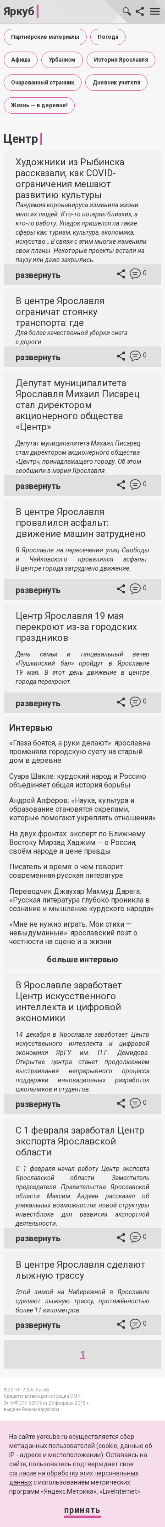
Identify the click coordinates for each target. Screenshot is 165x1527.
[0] (135, 275)
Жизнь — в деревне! (39, 105)
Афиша (20, 60)
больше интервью (82, 959)
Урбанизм (62, 60)
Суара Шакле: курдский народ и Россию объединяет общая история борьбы (77, 780)
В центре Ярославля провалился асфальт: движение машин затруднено (81, 522)
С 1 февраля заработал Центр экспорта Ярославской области (80, 1141)
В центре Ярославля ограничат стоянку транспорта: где (60, 311)
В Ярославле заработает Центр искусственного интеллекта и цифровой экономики (69, 1001)
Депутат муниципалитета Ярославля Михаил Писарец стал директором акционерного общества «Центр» (77, 405)
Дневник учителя (116, 82)
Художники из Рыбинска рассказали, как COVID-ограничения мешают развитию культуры (70, 178)
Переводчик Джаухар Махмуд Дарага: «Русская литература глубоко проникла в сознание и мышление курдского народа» (81, 900)
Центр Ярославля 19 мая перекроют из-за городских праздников (76, 626)
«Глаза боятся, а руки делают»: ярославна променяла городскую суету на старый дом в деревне (79, 752)
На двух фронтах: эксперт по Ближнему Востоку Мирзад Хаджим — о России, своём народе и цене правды (77, 842)
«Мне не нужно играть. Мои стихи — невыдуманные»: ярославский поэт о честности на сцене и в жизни (73, 933)
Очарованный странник (42, 82)
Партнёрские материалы (45, 37)
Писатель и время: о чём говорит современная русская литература (66, 871)
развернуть (38, 275)
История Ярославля (121, 60)
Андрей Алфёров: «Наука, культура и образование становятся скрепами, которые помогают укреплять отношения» (82, 809)
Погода (108, 37)
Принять (82, 1510)
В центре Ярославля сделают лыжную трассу (80, 1270)
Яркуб (19, 11)
